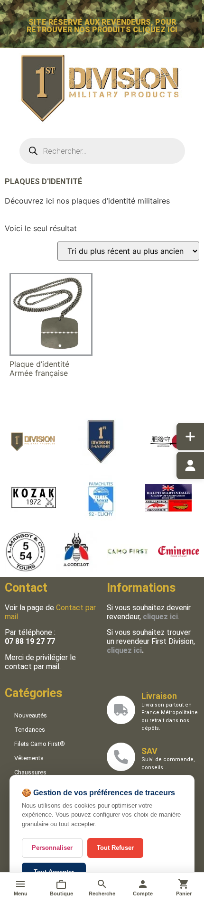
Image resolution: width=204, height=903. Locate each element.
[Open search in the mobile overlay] (102, 150)
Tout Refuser (115, 847)
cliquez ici (124, 650)
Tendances (29, 729)
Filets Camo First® (39, 743)
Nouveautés (30, 715)
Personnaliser (52, 847)
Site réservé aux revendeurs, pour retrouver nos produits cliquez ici (102, 26)
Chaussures (30, 772)
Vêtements (29, 758)
